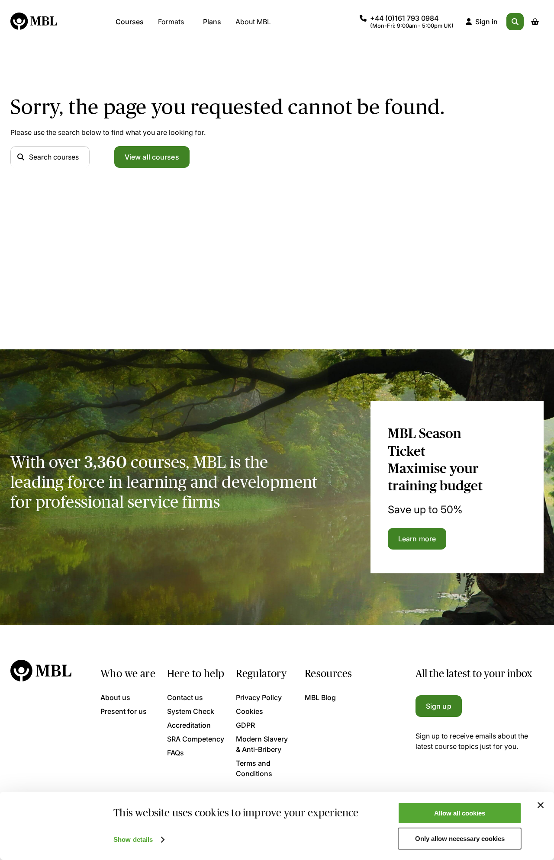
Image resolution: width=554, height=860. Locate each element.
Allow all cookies (459, 813)
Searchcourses (54, 157)
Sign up (438, 706)
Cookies (249, 711)
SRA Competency (195, 739)
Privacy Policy (259, 697)
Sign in (486, 21)
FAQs (175, 752)
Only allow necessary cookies (460, 838)
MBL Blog (320, 697)
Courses (130, 21)
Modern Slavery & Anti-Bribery (262, 744)
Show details (133, 839)
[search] (515, 21)
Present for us (123, 711)
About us (115, 697)
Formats (171, 21)
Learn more (417, 538)
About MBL (253, 21)
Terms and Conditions (254, 768)
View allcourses (152, 157)
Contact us (185, 697)
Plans (212, 21)
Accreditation (189, 725)
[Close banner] (541, 805)
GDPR (245, 725)
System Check (190, 711)
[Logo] (34, 22)
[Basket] (535, 21)
